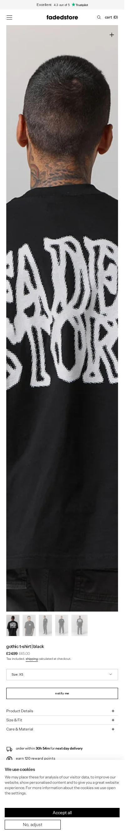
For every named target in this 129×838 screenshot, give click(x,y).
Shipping (32, 659)
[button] (9, 17)
